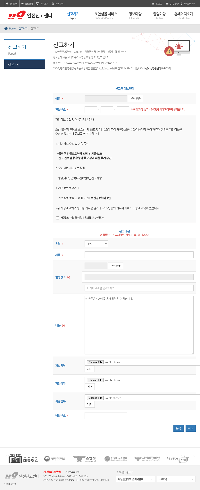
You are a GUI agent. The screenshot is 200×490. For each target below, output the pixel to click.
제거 (89, 368)
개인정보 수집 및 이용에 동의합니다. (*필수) (82, 217)
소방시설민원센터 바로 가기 (157, 68)
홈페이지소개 (183, 16)
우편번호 (116, 265)
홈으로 (159, 3)
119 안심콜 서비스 (104, 16)
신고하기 (73, 16)
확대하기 (13, 3)
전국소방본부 (189, 3)
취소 (190, 428)
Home (12, 28)
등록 (178, 428)
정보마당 (135, 16)
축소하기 (29, 3)
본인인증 (135, 98)
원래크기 (44, 3)
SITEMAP (174, 3)
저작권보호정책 (72, 471)
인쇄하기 (59, 3)
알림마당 (159, 16)
